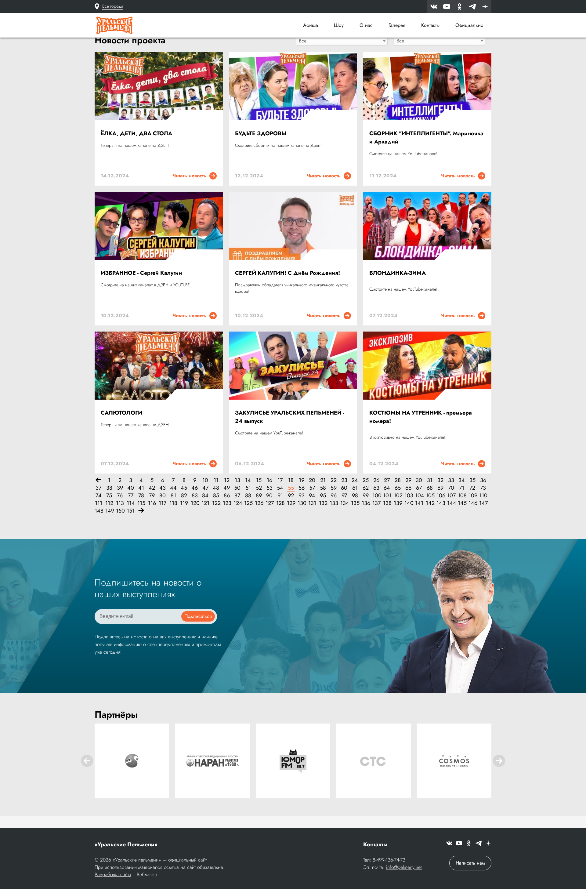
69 (440, 488)
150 (120, 511)
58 (323, 488)
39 (120, 488)
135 (355, 503)
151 (130, 511)
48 (216, 488)
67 (419, 488)
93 (301, 495)
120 (194, 503)
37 (98, 488)
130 (301, 503)
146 (472, 503)
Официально (469, 25)
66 (408, 488)
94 (312, 495)
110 (483, 495)
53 (269, 488)
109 (472, 495)
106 (440, 495)
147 (483, 503)
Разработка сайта (113, 874)
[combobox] (342, 40)
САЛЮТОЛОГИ (121, 413)
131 (312, 503)
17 (280, 480)
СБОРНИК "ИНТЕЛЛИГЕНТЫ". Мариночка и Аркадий (426, 137)
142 (429, 503)
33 (451, 480)
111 (98, 503)
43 (162, 488)
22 (334, 480)
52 (259, 488)
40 (130, 488)
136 (365, 503)
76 (120, 495)
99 (366, 495)
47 (205, 488)
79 (152, 495)
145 (461, 503)
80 (162, 495)
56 (301, 488)
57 (312, 488)
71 (461, 488)
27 (387, 480)
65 (398, 488)
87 (237, 495)
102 (397, 495)
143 (440, 503)
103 (408, 495)
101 (387, 495)
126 (258, 503)
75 (109, 495)
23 (344, 480)
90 (269, 495)
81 (173, 495)
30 (419, 480)
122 (216, 503)
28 (398, 480)
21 (323, 480)
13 (237, 480)
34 (461, 480)
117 (162, 503)
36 (483, 480)
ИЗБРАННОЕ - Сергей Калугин (141, 273)
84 (205, 495)
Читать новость (190, 175)
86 (227, 495)
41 (141, 488)
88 (248, 495)
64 (387, 488)
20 (312, 480)
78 (141, 495)
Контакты (430, 25)
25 (366, 480)
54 (280, 488)
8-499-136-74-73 (389, 859)
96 (334, 495)
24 (355, 480)
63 (376, 488)
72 (472, 488)
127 (269, 503)
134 (344, 503)
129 (291, 503)
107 (451, 495)
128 (280, 503)
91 (280, 495)
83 (195, 495)
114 (130, 503)
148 (98, 511)
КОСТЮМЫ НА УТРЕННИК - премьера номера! (420, 417)
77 (130, 495)
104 (419, 495)
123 (226, 503)
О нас (366, 25)
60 (344, 488)
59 (334, 488)
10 (205, 480)
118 (173, 503)
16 (269, 480)
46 (194, 488)
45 (184, 488)
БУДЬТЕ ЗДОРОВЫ (260, 133)
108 (461, 495)
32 (440, 480)
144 (451, 503)
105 (429, 495)
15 (259, 480)
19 (301, 480)
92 (291, 495)
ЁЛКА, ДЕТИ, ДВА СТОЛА (136, 133)
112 (109, 503)
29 (408, 480)
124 (237, 503)
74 (99, 495)
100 (376, 495)
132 (323, 503)
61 (355, 488)
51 (248, 488)
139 (397, 503)
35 (472, 480)
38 (109, 488)
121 (205, 503)
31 (429, 480)
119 (184, 503)
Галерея (397, 25)
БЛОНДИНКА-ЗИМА (397, 273)
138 (387, 503)
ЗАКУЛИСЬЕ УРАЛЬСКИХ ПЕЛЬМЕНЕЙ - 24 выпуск (289, 417)
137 (376, 503)
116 (152, 503)
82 (184, 495)
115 (141, 503)
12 (227, 480)
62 (366, 488)
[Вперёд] (141, 511)
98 (355, 495)
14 (248, 480)
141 (419, 503)
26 (376, 480)
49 (226, 488)
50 (237, 488)
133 (333, 503)
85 (216, 495)
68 (430, 488)
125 (248, 503)
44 (173, 488)
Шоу (339, 25)
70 (451, 488)
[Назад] (98, 480)
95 (323, 495)
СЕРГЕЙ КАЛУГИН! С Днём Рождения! (287, 273)
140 (408, 503)
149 (109, 511)
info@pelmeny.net (404, 867)
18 (291, 480)
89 (259, 495)
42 (152, 488)
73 (483, 488)
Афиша (310, 25)
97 (344, 495)
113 (120, 503)
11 (216, 480)
